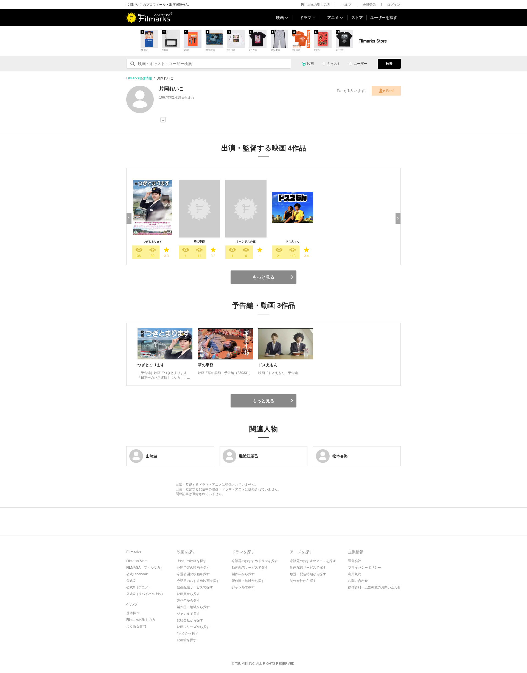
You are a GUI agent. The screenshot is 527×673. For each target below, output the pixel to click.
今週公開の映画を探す (193, 574)
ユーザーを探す (383, 17)
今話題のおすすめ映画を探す (198, 581)
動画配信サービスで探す (195, 587)
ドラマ (305, 17)
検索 (389, 64)
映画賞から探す (188, 594)
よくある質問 (136, 626)
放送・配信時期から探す (308, 574)
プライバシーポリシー (364, 567)
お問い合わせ (358, 581)
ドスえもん (292, 241)
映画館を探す (187, 640)
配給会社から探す (190, 620)
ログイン (393, 5)
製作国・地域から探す (193, 607)
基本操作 (132, 613)
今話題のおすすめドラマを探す (255, 561)
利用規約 (354, 574)
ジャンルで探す (188, 614)
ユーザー (360, 64)
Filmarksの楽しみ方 (315, 5)
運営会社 (354, 561)
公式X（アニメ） (139, 587)
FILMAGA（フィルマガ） (145, 567)
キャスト (333, 64)
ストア (357, 17)
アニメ (333, 17)
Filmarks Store (137, 561)
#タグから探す (187, 633)
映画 (280, 17)
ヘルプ (346, 5)
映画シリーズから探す (193, 627)
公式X (130, 581)
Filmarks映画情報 (139, 78)
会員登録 (369, 5)
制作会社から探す (303, 581)
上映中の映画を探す (191, 561)
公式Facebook (137, 574)
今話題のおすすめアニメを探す (313, 561)
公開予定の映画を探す (193, 567)
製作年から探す (188, 600)
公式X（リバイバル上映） (145, 594)
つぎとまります (152, 241)
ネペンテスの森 (246, 241)
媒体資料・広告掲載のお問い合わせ (374, 587)
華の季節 (199, 241)
